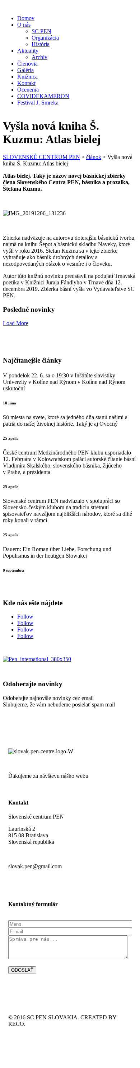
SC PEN (41, 31)
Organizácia (45, 38)
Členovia (27, 64)
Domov (25, 18)
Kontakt (26, 83)
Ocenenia (28, 90)
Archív (39, 57)
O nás (24, 25)
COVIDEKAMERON (43, 96)
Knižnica (27, 77)
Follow (25, 616)
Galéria (25, 70)
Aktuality (27, 51)
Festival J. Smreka (38, 102)
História (41, 44)
